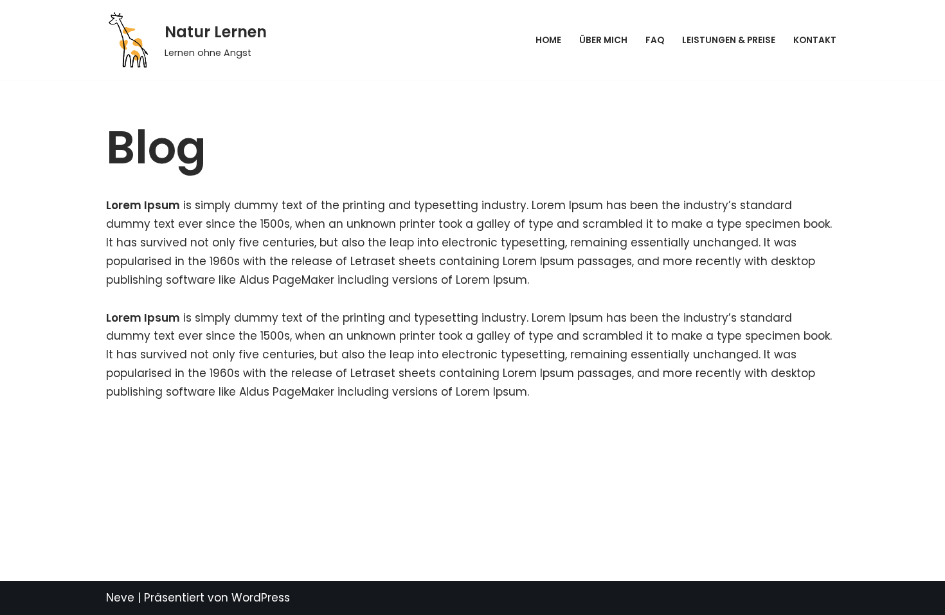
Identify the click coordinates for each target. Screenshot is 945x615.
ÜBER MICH (603, 40)
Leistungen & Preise (728, 40)
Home (548, 40)
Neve (120, 597)
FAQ (654, 40)
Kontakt (814, 40)
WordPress (260, 597)
